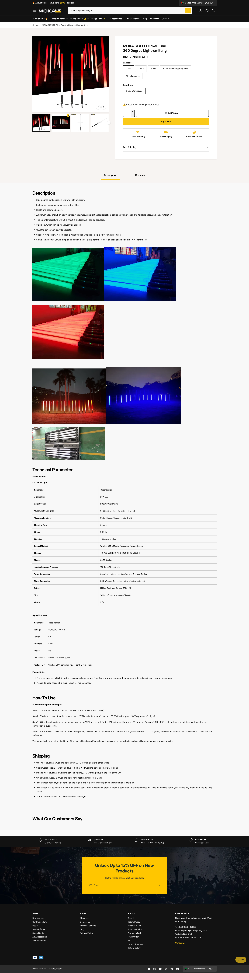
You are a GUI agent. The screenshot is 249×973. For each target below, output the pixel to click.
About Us (84, 918)
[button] (34, 10)
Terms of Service (88, 925)
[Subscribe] (159, 885)
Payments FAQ (134, 933)
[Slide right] (104, 107)
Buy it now (166, 121)
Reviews (140, 175)
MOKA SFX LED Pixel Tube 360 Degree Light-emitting (65, 25)
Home (37, 25)
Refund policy (134, 948)
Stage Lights (38, 933)
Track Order (133, 937)
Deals (35, 925)
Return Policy (134, 922)
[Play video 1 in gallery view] (61, 123)
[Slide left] (98, 107)
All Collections (39, 940)
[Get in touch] (207, 10)
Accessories (116, 18)
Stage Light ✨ (98, 18)
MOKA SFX (42, 969)
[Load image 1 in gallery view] (41, 123)
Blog (82, 929)
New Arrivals (38, 918)
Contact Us (85, 922)
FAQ (129, 940)
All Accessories (39, 937)
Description (110, 175)
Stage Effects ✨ (78, 18)
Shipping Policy (135, 929)
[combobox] (129, 10)
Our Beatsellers (39, 922)
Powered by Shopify (54, 969)
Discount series (58, 18)
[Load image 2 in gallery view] (80, 123)
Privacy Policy (86, 933)
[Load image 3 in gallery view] (100, 123)
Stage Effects (38, 929)
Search (131, 918)
